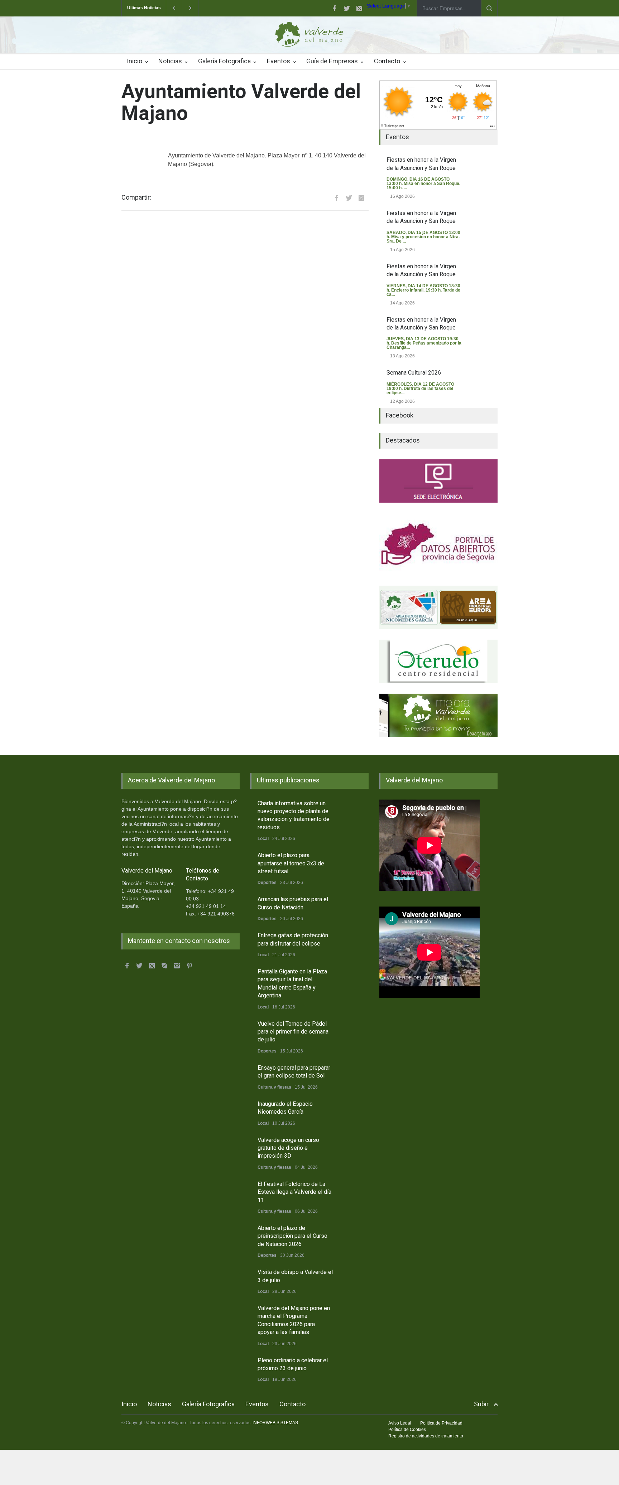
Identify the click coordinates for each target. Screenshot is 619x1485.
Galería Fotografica (224, 61)
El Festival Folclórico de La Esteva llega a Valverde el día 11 (294, 1192)
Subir (481, 1404)
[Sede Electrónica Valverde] (438, 481)
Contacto (387, 61)
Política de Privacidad (441, 1423)
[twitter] (346, 8)
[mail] (359, 8)
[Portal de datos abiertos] (438, 544)
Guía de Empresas (332, 61)
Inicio (134, 61)
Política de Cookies (407, 1429)
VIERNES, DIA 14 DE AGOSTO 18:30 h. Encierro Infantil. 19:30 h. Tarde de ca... (423, 290)
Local (263, 838)
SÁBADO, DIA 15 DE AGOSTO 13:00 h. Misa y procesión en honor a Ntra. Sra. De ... (423, 237)
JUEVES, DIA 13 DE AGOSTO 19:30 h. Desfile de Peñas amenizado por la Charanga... (424, 343)
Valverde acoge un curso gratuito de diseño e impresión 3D (288, 1148)
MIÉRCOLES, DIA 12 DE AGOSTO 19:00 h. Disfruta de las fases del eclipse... (420, 388)
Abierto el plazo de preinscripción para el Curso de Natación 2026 (292, 1236)
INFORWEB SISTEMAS (275, 1422)
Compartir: (136, 197)
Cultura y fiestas (274, 1087)
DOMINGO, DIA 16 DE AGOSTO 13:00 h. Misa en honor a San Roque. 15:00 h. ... (423, 183)
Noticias (170, 61)
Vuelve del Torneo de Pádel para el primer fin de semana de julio (293, 1031)
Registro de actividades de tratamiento (425, 1435)
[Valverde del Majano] (309, 36)
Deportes (267, 882)
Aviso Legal (399, 1423)
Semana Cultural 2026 (414, 372)
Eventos (278, 61)
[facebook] (334, 8)
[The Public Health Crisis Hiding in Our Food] (438, 607)
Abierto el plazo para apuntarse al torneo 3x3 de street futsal (291, 863)
